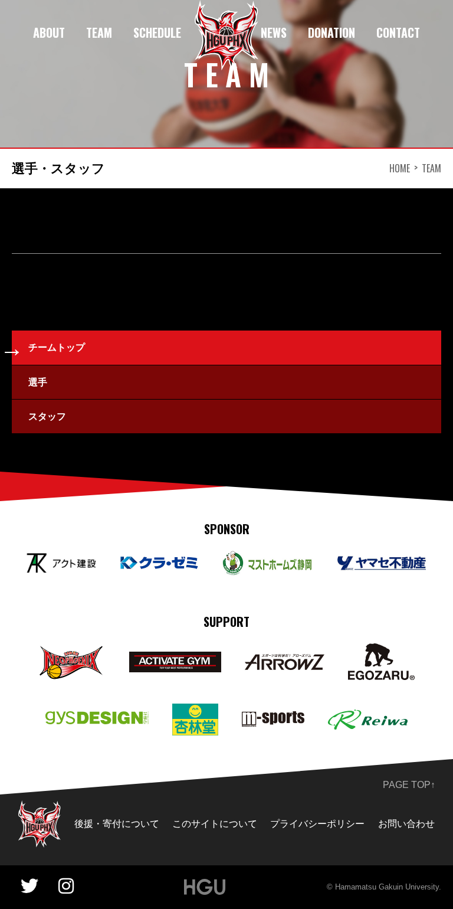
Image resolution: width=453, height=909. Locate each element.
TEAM (99, 32)
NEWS (274, 32)
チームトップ (56, 347)
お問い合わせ (406, 824)
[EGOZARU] (381, 651)
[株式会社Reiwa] (368, 717)
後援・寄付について (116, 824)
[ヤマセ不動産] (382, 563)
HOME (399, 168)
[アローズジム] (284, 662)
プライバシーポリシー (317, 824)
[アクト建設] (61, 561)
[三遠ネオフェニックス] (72, 652)
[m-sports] (273, 719)
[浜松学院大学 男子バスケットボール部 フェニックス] (39, 808)
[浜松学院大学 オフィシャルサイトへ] (205, 887)
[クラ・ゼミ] (159, 563)
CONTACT (398, 32)
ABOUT (49, 32)
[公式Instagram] (66, 886)
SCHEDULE (157, 32)
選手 (37, 382)
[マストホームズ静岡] (267, 559)
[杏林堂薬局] (195, 712)
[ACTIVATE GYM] (175, 660)
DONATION (331, 32)
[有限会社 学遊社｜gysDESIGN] (97, 719)
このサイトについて (214, 824)
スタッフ (47, 416)
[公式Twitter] (29, 886)
